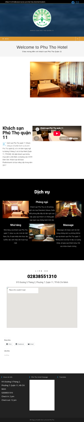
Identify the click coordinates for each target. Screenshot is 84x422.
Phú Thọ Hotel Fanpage (39, 377)
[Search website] (77, 39)
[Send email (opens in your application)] (77, 2)
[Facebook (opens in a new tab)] (73, 2)
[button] (32, 88)
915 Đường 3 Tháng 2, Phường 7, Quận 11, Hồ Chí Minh (13, 385)
